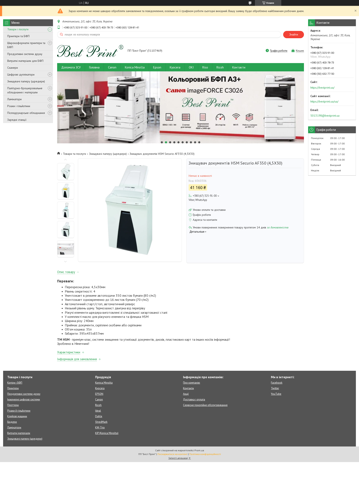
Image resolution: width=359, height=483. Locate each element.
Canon (112, 67)
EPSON (99, 394)
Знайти (293, 34)
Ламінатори (14, 99)
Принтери (13, 388)
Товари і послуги (17, 29)
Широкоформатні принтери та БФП (26, 45)
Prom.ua (199, 450)
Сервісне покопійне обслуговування (205, 405)
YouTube (276, 394)
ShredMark (101, 422)
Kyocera (175, 67)
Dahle (98, 416)
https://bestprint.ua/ (322, 87)
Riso (205, 67)
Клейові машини (17, 416)
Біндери (12, 422)
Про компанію (191, 382)
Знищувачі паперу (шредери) (26, 81)
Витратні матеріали (18, 433)
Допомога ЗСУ (71, 67)
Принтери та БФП (18, 36)
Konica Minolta (135, 67)
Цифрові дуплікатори (20, 74)
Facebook (276, 382)
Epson (157, 67)
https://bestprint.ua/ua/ (324, 101)
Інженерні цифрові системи (23, 399)
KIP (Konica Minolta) (106, 433)
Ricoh (220, 67)
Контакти (238, 67)
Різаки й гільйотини (18, 410)
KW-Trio (100, 427)
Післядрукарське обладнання (26, 113)
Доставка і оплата (194, 399)
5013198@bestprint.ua (324, 115)
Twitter (275, 388)
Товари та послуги (74, 154)
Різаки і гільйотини (18, 106)
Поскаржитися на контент (172, 454)
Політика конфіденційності (205, 454)
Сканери (12, 68)
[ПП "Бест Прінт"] (90, 51)
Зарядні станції (16, 120)
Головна (94, 67)
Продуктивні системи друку (24, 54)
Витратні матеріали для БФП (25, 61)
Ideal (98, 410)
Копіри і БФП (14, 382)
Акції (186, 394)
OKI (191, 67)
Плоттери (13, 405)
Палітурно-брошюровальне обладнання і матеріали (24, 90)
